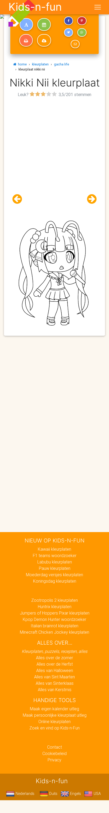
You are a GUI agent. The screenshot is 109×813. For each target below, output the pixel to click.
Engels (75, 793)
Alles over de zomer (54, 657)
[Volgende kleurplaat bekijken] (90, 199)
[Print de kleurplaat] (26, 40)
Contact (54, 747)
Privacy (54, 759)
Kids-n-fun (35, 7)
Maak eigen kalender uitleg (54, 708)
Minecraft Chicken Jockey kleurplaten (54, 632)
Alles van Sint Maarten (54, 676)
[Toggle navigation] (97, 7)
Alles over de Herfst (55, 664)
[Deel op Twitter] (68, 32)
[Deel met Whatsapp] (81, 32)
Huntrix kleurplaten (54, 606)
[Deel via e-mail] (75, 44)
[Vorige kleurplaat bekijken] (19, 199)
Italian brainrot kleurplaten (54, 625)
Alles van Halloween (54, 670)
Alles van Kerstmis (54, 689)
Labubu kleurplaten (54, 562)
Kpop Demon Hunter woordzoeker (54, 619)
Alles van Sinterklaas (55, 683)
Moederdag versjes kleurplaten (54, 574)
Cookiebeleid (54, 753)
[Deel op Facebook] (68, 20)
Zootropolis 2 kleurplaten (54, 600)
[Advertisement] (54, 153)
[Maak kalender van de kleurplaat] (44, 24)
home (21, 64)
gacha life (61, 64)
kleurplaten (40, 64)
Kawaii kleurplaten (54, 549)
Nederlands (24, 793)
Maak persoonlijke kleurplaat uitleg (55, 715)
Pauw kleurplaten (54, 568)
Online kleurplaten (54, 721)
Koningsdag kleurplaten (54, 581)
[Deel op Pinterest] (81, 20)
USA (97, 793)
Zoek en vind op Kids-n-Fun (54, 728)
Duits (52, 793)
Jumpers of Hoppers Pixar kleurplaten (54, 613)
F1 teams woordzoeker (54, 555)
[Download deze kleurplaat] (44, 40)
